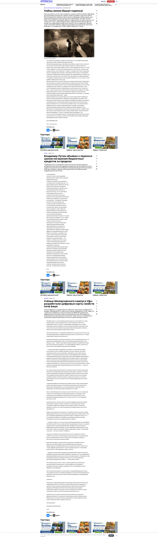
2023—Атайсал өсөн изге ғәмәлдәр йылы (53, 7)
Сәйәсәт (46, 153)
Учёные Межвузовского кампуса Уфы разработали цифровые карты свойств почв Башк (84, 5)
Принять (111, 535)
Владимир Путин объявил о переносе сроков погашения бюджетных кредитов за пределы (65, 5)
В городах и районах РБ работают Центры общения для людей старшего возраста (103, 5)
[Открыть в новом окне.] (49, 130)
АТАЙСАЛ (46, 1)
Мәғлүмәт (46, 298)
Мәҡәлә (42, 4)
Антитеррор (111, 1)
